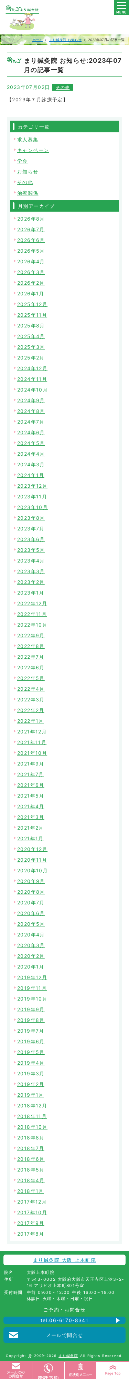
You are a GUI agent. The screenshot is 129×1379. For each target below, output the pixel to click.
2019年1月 (30, 1095)
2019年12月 (32, 977)
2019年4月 (31, 1063)
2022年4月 (31, 689)
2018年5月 (31, 1170)
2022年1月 (30, 721)
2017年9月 (30, 1223)
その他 (62, 87)
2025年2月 (31, 358)
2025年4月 (31, 336)
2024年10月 (32, 390)
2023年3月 (31, 571)
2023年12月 (32, 486)
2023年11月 (32, 496)
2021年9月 (30, 764)
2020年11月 (32, 860)
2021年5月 (30, 796)
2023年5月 (31, 550)
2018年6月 (31, 1159)
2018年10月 (32, 1127)
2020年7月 (31, 902)
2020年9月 (31, 881)
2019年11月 (32, 988)
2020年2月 (31, 956)
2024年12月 (32, 368)
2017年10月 (32, 1212)
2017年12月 (32, 1202)
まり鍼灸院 (68, 1355)
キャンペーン (33, 150)
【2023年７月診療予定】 (37, 99)
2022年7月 (30, 657)
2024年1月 (30, 475)
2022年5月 (31, 678)
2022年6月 (31, 667)
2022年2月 (30, 710)
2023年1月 (30, 593)
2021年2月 (30, 828)
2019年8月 (31, 1020)
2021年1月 (30, 838)
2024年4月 (31, 454)
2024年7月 (31, 422)
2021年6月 (30, 785)
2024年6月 (31, 432)
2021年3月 (30, 817)
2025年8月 (31, 325)
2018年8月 (31, 1137)
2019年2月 (30, 1084)
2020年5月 (31, 924)
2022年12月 (32, 603)
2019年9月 (31, 1009)
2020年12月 (32, 849)
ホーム (37, 40)
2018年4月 (31, 1180)
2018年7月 (30, 1148)
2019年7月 (30, 1031)
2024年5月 (31, 443)
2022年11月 (32, 614)
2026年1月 (30, 293)
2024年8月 (31, 411)
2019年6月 (31, 1041)
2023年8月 (31, 518)
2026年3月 (31, 272)
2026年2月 (31, 283)
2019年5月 (31, 1052)
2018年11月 (32, 1116)
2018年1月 (30, 1191)
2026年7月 (31, 229)
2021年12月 (32, 731)
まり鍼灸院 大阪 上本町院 (64, 1260)
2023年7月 (31, 528)
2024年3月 (31, 464)
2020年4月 (31, 934)
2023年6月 (31, 539)
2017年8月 (30, 1234)
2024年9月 (31, 400)
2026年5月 (31, 251)
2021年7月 (30, 774)
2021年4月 (30, 806)
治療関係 (28, 193)
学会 (22, 161)
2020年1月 (30, 967)
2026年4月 (31, 261)
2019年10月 (32, 999)
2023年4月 (31, 561)
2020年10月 (32, 870)
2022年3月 (31, 699)
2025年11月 (32, 315)
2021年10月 (32, 753)
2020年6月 (31, 913)
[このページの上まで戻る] (113, 1370)
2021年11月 (31, 742)
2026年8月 (31, 219)
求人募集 (28, 139)
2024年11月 (32, 379)
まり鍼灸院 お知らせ (65, 40)
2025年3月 (31, 347)
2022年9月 (31, 635)
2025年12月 (32, 304)
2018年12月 (32, 1105)
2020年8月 (31, 892)
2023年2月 (31, 582)
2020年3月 (31, 945)
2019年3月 (31, 1073)
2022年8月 (31, 646)
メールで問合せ (64, 1335)
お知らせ (28, 171)
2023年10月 (32, 507)
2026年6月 (31, 240)
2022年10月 (32, 625)
